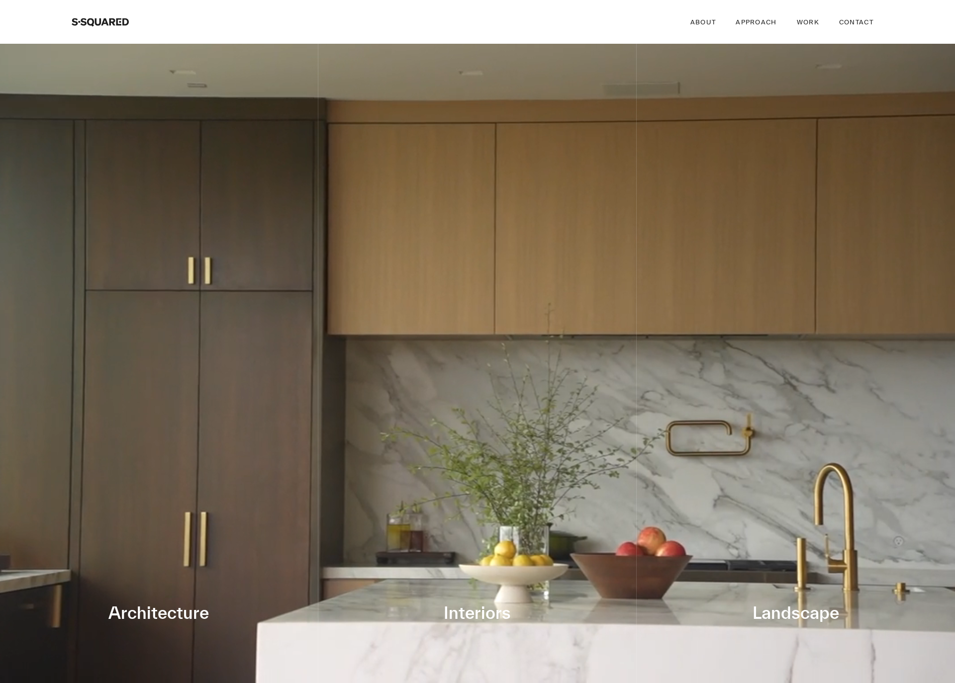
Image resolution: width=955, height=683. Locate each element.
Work (808, 22)
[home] (100, 21)
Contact (856, 22)
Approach (756, 22)
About (703, 22)
